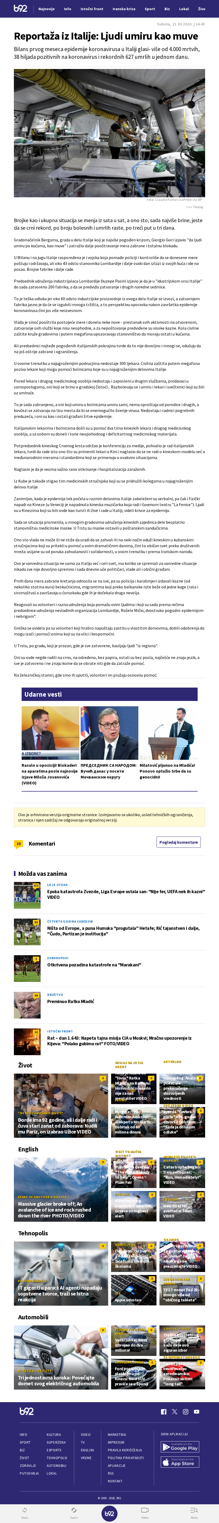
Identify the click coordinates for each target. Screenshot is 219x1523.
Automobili (56, 1465)
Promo (121, 1100)
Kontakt (115, 1481)
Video (86, 1434)
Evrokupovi (58, 958)
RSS (111, 1473)
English (122, 1194)
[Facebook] (163, 1411)
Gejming (171, 1239)
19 (19, 843)
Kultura (54, 1434)
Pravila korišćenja (125, 1450)
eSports (54, 1450)
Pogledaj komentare (178, 842)
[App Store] (180, 1462)
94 (36, 995)
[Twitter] (174, 1411)
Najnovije (46, 8)
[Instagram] (185, 1411)
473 (36, 886)
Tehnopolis (57, 1458)
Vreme (86, 1458)
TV (83, 1442)
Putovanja (29, 1473)
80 (36, 922)
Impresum (116, 1442)
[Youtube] (196, 1411)
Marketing (117, 1434)
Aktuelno (172, 1061)
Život (24, 1458)
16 (36, 1032)
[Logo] (20, 9)
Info (23, 1434)
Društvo (55, 995)
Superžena (56, 1442)
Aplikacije (117, 1465)
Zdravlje (28, 1465)
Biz (22, 1450)
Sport (25, 1442)
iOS (118, 1293)
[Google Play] (180, 1447)
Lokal (52, 1473)
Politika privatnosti (126, 1458)
